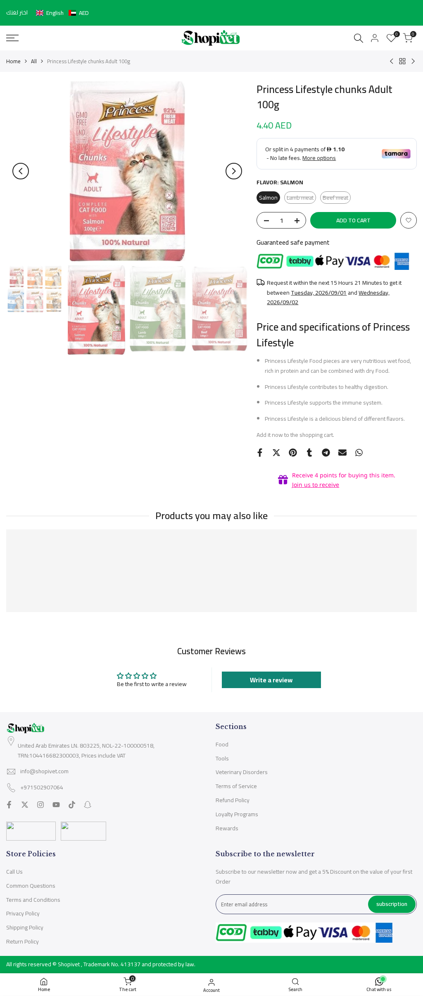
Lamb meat (301, 198)
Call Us (14, 871)
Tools (222, 758)
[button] (62, 12)
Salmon (268, 197)
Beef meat (337, 198)
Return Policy (22, 941)
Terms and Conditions (33, 899)
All (34, 61)
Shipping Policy (24, 927)
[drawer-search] (358, 38)
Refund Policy (233, 800)
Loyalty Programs (237, 814)
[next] (234, 171)
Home (13, 61)
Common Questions (30, 885)
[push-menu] (12, 38)
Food (222, 744)
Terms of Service (236, 786)
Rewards (227, 828)
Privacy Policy (23, 913)
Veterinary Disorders (242, 772)
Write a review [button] (271, 680)
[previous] (20, 171)
